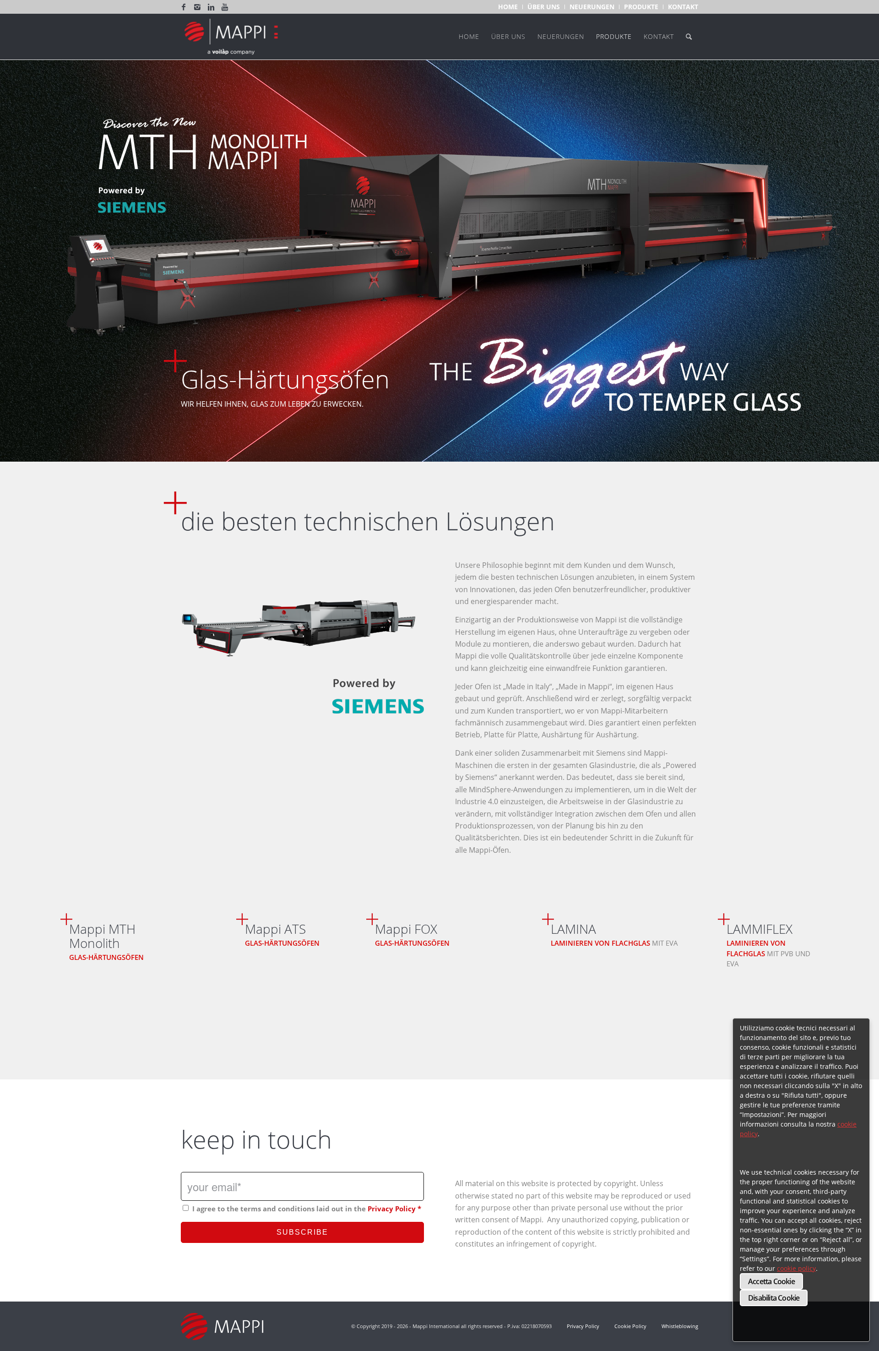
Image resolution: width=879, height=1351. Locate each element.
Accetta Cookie (771, 1281)
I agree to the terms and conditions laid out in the (306, 1208)
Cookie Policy (630, 1326)
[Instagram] (197, 7)
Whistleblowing (679, 1326)
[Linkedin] (211, 7)
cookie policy (796, 1268)
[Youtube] (225, 7)
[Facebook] (183, 7)
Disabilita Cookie (773, 1298)
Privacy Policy (392, 1208)
